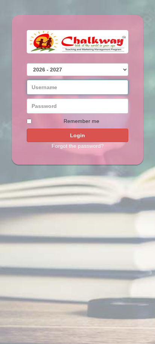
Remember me (81, 121)
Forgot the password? (78, 146)
